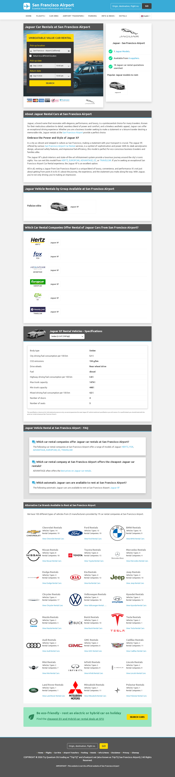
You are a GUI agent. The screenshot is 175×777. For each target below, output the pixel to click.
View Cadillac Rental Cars (136, 651)
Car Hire (53, 16)
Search (50, 83)
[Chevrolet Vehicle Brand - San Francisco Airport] (33, 533)
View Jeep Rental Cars (135, 583)
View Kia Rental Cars (92, 583)
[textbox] (50, 50)
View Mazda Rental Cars (51, 628)
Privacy (126, 753)
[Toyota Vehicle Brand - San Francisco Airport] (75, 555)
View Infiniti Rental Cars (93, 673)
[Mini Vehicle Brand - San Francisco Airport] (33, 667)
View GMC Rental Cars (93, 651)
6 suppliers (133, 58)
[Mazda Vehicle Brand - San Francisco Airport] (33, 622)
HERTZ (64, 160)
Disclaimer (115, 753)
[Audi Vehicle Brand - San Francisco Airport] (33, 645)
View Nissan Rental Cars (51, 561)
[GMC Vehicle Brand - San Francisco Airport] (75, 645)
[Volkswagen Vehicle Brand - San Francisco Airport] (75, 599)
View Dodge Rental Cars (51, 583)
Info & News (108, 16)
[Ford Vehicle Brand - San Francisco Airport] (75, 533)
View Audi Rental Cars (51, 651)
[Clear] (69, 51)
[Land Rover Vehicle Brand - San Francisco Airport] (33, 690)
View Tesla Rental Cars (135, 628)
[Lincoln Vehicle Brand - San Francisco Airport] (117, 667)
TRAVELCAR (105, 160)
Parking (92, 16)
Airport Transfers (73, 16)
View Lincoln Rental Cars (136, 673)
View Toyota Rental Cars (94, 561)
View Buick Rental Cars (93, 628)
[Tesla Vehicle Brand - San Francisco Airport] (117, 622)
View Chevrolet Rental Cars (53, 539)
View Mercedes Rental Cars (137, 561)
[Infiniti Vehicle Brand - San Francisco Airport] (75, 667)
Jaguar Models (122, 51)
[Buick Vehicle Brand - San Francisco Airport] (75, 622)
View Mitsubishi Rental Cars (95, 696)
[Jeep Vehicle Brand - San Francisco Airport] (117, 577)
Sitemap (135, 753)
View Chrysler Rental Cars (52, 605)
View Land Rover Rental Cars (53, 696)
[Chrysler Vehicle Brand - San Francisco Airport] (33, 600)
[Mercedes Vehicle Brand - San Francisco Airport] (117, 555)
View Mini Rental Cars (50, 673)
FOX (131, 447)
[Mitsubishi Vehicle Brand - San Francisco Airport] (75, 690)
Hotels (123, 16)
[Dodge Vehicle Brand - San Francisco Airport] (33, 577)
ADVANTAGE (87, 160)
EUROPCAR (74, 160)
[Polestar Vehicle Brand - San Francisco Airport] (117, 690)
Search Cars (137, 717)
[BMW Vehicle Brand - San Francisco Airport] (117, 533)
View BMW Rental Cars (135, 539)
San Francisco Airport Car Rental (60, 146)
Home (28, 16)
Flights (40, 16)
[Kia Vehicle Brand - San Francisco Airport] (75, 577)
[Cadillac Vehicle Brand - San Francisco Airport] (117, 645)
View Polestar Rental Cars (136, 696)
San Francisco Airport (53, 6)
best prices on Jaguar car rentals (76, 471)
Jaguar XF (115, 488)
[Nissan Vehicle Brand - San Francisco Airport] (33, 555)
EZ (95, 160)
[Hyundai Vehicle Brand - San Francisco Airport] (117, 600)
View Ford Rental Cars (93, 539)
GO (146, 6)
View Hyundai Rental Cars (136, 605)
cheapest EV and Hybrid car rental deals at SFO (75, 718)
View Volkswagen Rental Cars (96, 605)
